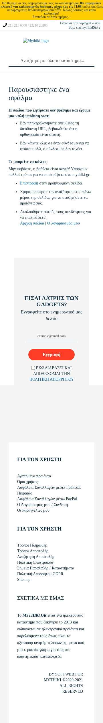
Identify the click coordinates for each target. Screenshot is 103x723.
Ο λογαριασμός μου (63, 223)
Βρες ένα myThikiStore (84, 27)
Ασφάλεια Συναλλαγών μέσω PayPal (47, 499)
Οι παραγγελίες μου (33, 510)
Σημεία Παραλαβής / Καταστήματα (45, 568)
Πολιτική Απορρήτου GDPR (40, 574)
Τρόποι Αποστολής (32, 551)
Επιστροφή (29, 183)
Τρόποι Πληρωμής (32, 545)
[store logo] (37, 46)
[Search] (11, 59)
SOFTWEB (64, 674)
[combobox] (51, 61)
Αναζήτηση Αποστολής (35, 557)
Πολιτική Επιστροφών (35, 562)
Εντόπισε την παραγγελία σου (80, 23)
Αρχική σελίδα (32, 223)
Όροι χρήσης (27, 482)
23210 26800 (38, 25)
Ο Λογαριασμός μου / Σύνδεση (42, 504)
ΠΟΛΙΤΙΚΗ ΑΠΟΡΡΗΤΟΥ (51, 379)
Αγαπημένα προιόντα (34, 476)
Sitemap (23, 579)
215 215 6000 (17, 25)
